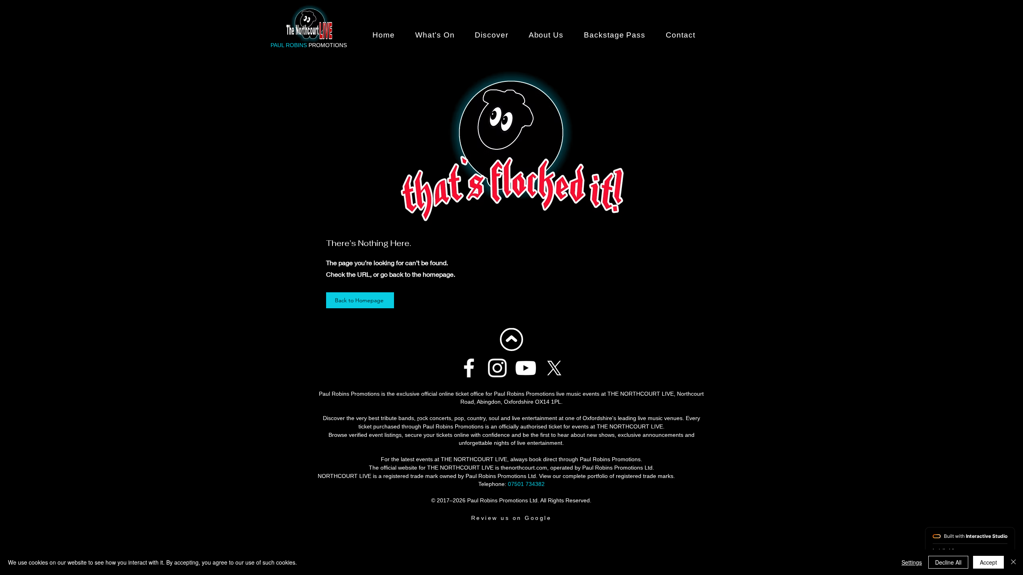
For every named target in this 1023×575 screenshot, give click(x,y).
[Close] (1013, 562)
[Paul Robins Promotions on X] (554, 368)
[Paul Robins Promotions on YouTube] (525, 368)
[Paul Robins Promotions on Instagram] (497, 368)
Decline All (948, 562)
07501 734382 (526, 484)
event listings (385, 435)
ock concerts (435, 418)
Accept (988, 562)
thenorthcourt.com (524, 467)
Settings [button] (912, 562)
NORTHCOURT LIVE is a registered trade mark (378, 476)
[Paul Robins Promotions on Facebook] (469, 368)
